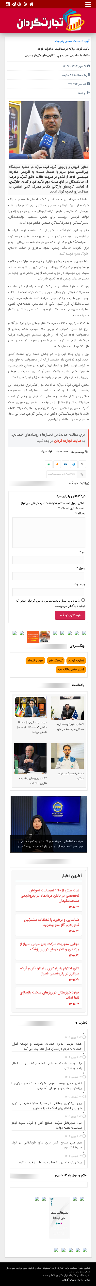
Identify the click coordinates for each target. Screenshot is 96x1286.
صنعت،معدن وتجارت (68, 41)
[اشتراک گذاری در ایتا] (57, 464)
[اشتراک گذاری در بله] (49, 464)
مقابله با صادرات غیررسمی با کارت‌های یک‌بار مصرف (57, 55)
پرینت (82, 92)
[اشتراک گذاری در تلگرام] (73, 465)
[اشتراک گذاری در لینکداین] (65, 464)
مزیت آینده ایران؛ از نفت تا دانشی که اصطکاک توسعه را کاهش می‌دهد (32, 727)
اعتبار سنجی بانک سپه (71, 669)
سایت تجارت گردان (67, 441)
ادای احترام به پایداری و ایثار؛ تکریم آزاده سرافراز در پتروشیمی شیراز (49, 971)
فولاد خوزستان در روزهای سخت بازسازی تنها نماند (49, 995)
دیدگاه (80, 513)
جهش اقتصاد (35, 660)
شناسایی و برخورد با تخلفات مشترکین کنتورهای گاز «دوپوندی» (51, 922)
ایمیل (81, 568)
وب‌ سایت (79, 584)
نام (82, 552)
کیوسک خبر (56, 660)
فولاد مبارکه (46, 452)
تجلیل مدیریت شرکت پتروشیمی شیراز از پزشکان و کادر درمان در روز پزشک (49, 946)
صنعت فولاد (62, 452)
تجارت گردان (76, 660)
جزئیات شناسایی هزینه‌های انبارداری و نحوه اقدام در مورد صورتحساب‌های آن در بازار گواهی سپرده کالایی (50, 844)
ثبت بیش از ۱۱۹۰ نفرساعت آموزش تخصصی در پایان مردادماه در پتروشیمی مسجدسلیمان (50, 895)
